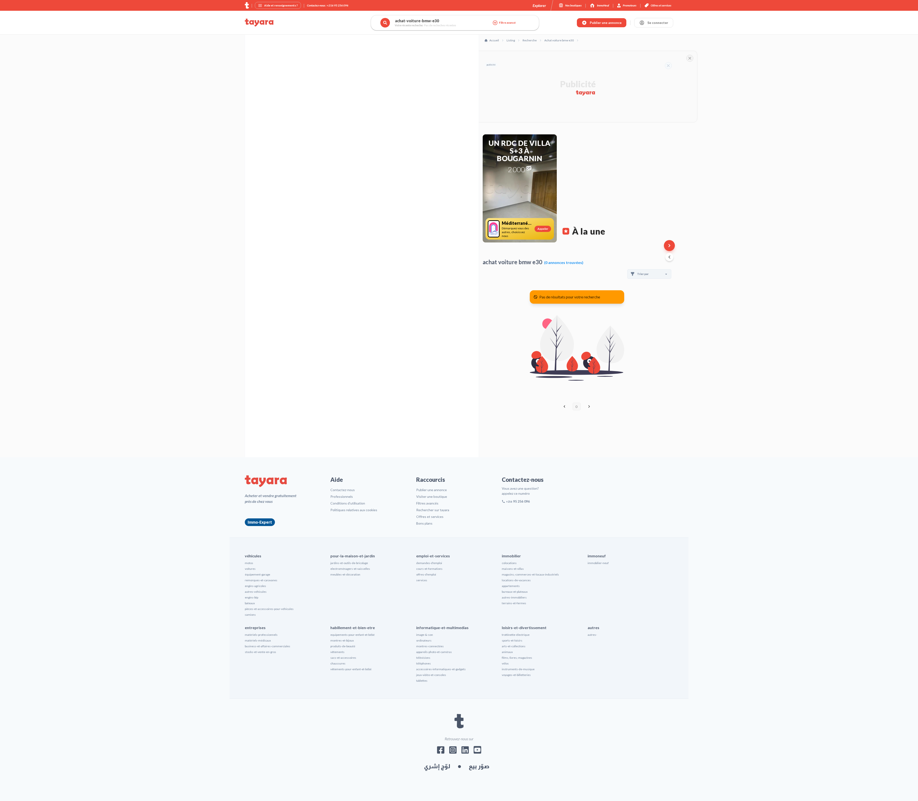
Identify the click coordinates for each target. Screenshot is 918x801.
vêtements (337, 652)
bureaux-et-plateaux (515, 591)
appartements (511, 586)
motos (249, 563)
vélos (505, 663)
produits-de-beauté (342, 646)
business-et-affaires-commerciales (267, 646)
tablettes (421, 680)
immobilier (511, 556)
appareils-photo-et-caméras (434, 652)
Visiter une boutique (431, 496)
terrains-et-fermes (514, 603)
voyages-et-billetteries (516, 675)
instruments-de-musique (518, 669)
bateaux (250, 603)
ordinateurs (424, 640)
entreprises (255, 627)
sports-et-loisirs (512, 640)
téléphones (423, 663)
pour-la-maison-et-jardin (352, 556)
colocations (509, 563)
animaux (507, 652)
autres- (592, 634)
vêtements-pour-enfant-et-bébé (351, 669)
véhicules (253, 556)
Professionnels (341, 496)
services (421, 580)
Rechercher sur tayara (432, 510)
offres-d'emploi (426, 574)
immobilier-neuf (598, 563)
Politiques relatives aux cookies (353, 510)
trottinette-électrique (516, 634)
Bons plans (424, 523)
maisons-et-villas (513, 569)
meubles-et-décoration (345, 574)
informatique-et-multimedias (442, 627)
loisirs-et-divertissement (524, 627)
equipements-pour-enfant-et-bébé (352, 634)
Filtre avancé (507, 22)
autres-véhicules (256, 591)
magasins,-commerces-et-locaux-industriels (530, 574)
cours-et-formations (429, 569)
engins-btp (251, 597)
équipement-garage (257, 574)
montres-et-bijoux (342, 640)
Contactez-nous (342, 490)
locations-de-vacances (516, 580)
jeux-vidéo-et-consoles (431, 675)
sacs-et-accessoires (343, 657)
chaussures (337, 663)
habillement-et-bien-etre (352, 627)
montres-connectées (430, 646)
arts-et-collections (513, 646)
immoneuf (597, 556)
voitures (250, 569)
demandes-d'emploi (429, 563)
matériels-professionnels (261, 634)
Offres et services (429, 517)
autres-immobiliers (514, 597)
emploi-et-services (433, 556)
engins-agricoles (255, 586)
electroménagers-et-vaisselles (350, 569)
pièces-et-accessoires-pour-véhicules (269, 609)
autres (593, 627)
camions (250, 614)
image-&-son (424, 634)
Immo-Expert (260, 522)
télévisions (423, 657)
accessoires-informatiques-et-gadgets (441, 669)
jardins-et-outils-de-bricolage (349, 563)
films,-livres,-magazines (517, 657)
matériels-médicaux (258, 640)
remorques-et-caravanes (261, 580)
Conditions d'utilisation (347, 503)
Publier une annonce (431, 490)
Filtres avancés (427, 503)
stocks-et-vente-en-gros (260, 652)
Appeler (542, 228)
